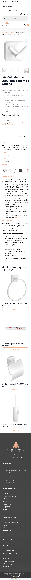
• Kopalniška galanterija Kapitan (13, 564)
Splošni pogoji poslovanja (12, 575)
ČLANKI (6, 545)
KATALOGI (7, 539)
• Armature (6, 509)
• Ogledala (6, 507)
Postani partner (7, 6)
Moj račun (15, 1)
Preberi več (15, 309)
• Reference (7, 530)
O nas (5, 1)
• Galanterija (7, 504)
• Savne (5, 512)
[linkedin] (27, 14)
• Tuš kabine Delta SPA (10, 551)
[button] (26, 41)
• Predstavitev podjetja (10, 522)
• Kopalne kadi (7, 558)
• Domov (6, 494)
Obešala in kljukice (7, 33)
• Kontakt (6, 533)
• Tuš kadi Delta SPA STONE (11, 553)
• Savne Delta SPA (8, 566)
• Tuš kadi (6, 501)
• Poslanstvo (7, 528)
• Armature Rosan (8, 561)
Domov (4, 31)
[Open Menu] (21, 24)
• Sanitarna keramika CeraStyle (13, 556)
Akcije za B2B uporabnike (10, 11)
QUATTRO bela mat (7, 125)
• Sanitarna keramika (9, 496)
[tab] (4, 137)
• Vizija (5, 525)
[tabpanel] (15, 201)
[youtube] (24, 14)
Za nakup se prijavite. (11, 115)
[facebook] (18, 14)
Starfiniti (24, 573)
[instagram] (21, 14)
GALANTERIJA (12, 31)
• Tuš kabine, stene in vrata (11, 499)
